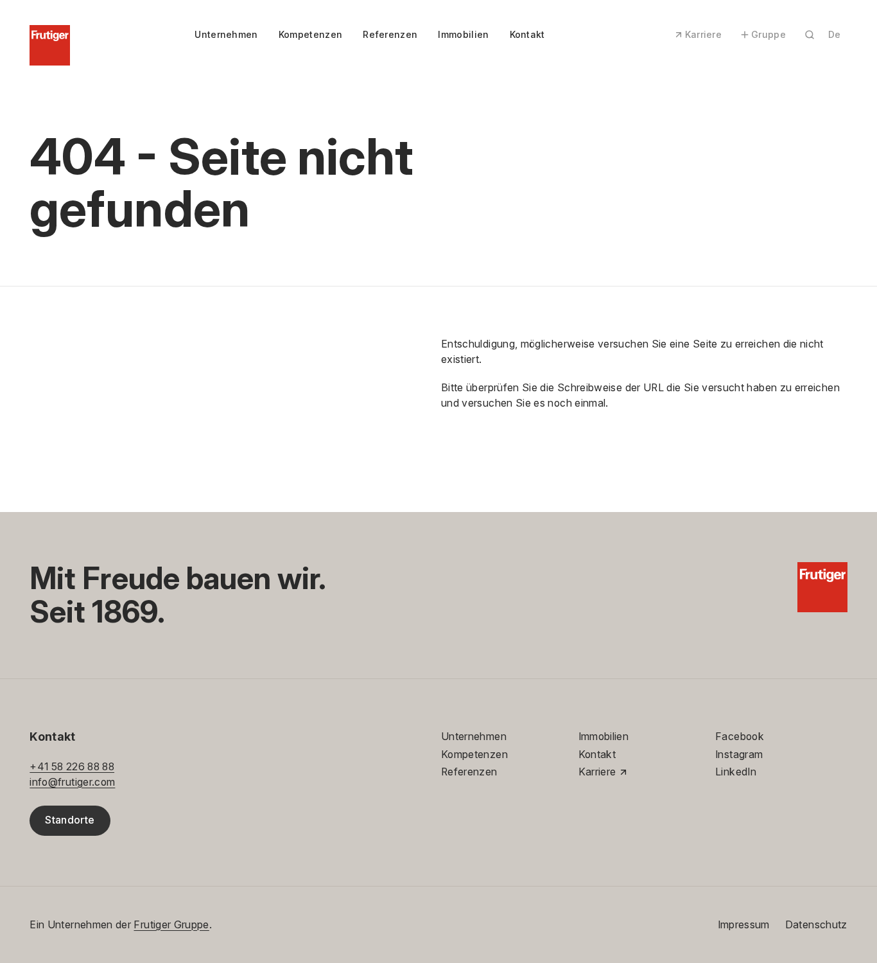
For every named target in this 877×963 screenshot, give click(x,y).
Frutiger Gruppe (171, 925)
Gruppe (768, 34)
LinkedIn (735, 772)
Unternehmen (226, 34)
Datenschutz (816, 925)
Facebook (739, 736)
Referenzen (390, 34)
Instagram (739, 754)
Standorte (69, 820)
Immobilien (463, 34)
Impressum (744, 925)
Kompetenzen (310, 34)
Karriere (703, 34)
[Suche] (809, 34)
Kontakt (527, 34)
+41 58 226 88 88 (72, 767)
